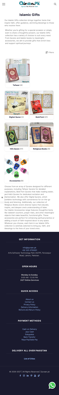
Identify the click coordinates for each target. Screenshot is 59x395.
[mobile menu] (3, 4)
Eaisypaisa (29, 334)
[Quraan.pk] (29, 4)
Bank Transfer (29, 337)
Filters (51, 52)
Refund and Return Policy (29, 310)
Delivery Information (29, 307)
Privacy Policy (29, 304)
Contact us (29, 302)
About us (29, 299)
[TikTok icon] (38, 375)
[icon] (35, 375)
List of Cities (29, 359)
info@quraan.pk (29, 247)
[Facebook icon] (20, 375)
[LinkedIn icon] (27, 375)
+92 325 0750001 (29, 250)
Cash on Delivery (29, 329)
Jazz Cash (29, 332)
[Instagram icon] (24, 375)
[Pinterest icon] (31, 375)
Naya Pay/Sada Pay (30, 339)
